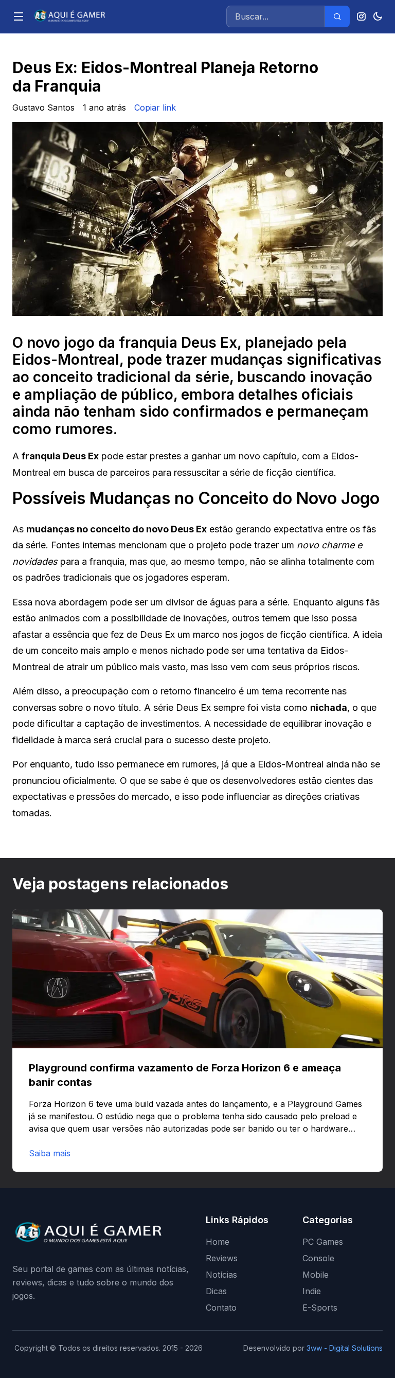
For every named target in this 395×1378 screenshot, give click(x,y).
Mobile (315, 1274)
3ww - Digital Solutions (345, 1348)
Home (217, 1242)
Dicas (216, 1291)
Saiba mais (49, 1153)
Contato (221, 1307)
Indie (311, 1291)
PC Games (322, 1242)
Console (318, 1258)
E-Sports (319, 1307)
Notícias (221, 1274)
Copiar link (155, 107)
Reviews (222, 1258)
